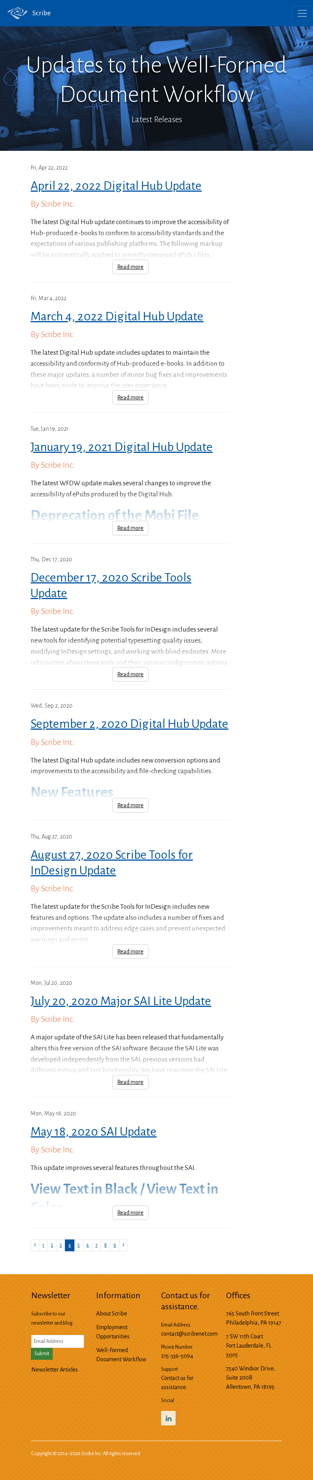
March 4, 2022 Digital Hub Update (117, 316)
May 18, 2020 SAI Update (93, 1131)
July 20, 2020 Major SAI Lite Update (121, 1001)
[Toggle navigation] (302, 13)
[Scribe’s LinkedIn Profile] (168, 1418)
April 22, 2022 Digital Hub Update (116, 185)
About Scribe (111, 1313)
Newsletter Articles (54, 1370)
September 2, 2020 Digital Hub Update (129, 723)
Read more (130, 267)
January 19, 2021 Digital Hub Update (122, 447)
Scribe (41, 13)
